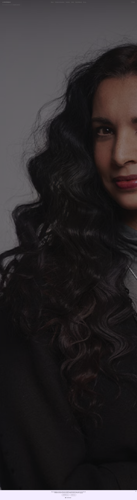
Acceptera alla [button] (66, 494)
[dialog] (68, 250)
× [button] (135, 491)
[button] (68, 497)
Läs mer (81, 492)
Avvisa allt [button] (73, 494)
